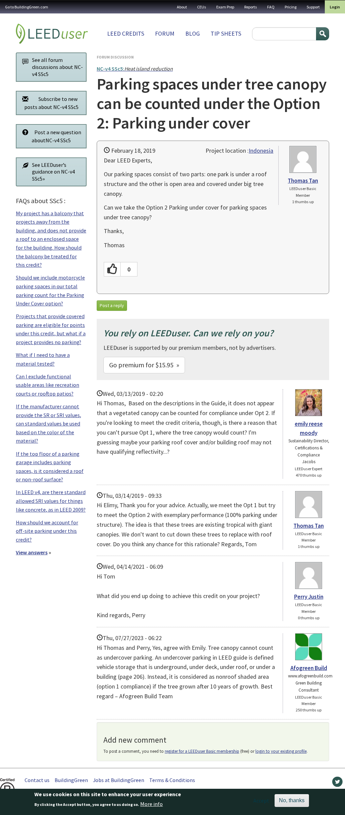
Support (313, 6)
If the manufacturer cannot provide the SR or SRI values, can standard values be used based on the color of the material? (48, 423)
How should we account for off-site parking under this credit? (47, 531)
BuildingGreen (71, 780)
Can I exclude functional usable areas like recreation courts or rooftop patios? (47, 385)
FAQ (271, 6)
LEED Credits (125, 33)
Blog (192, 33)
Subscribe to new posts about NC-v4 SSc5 (51, 103)
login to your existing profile (281, 751)
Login (335, 6)
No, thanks (292, 800)
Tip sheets (226, 33)
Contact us (37, 780)
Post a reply (112, 305)
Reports (250, 6)
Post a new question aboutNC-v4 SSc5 (56, 136)
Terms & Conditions (172, 780)
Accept (261, 800)
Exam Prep (225, 6)
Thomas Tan (303, 180)
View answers (32, 552)
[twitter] (337, 783)
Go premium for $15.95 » (144, 365)
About (182, 6)
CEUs (201, 6)
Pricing (290, 6)
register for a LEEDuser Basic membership (202, 751)
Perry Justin (308, 596)
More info (151, 804)
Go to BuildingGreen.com (26, 6)
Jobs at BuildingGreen (118, 780)
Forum (165, 33)
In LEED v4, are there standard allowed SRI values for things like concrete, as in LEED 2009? (51, 501)
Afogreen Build (308, 668)
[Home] (52, 34)
